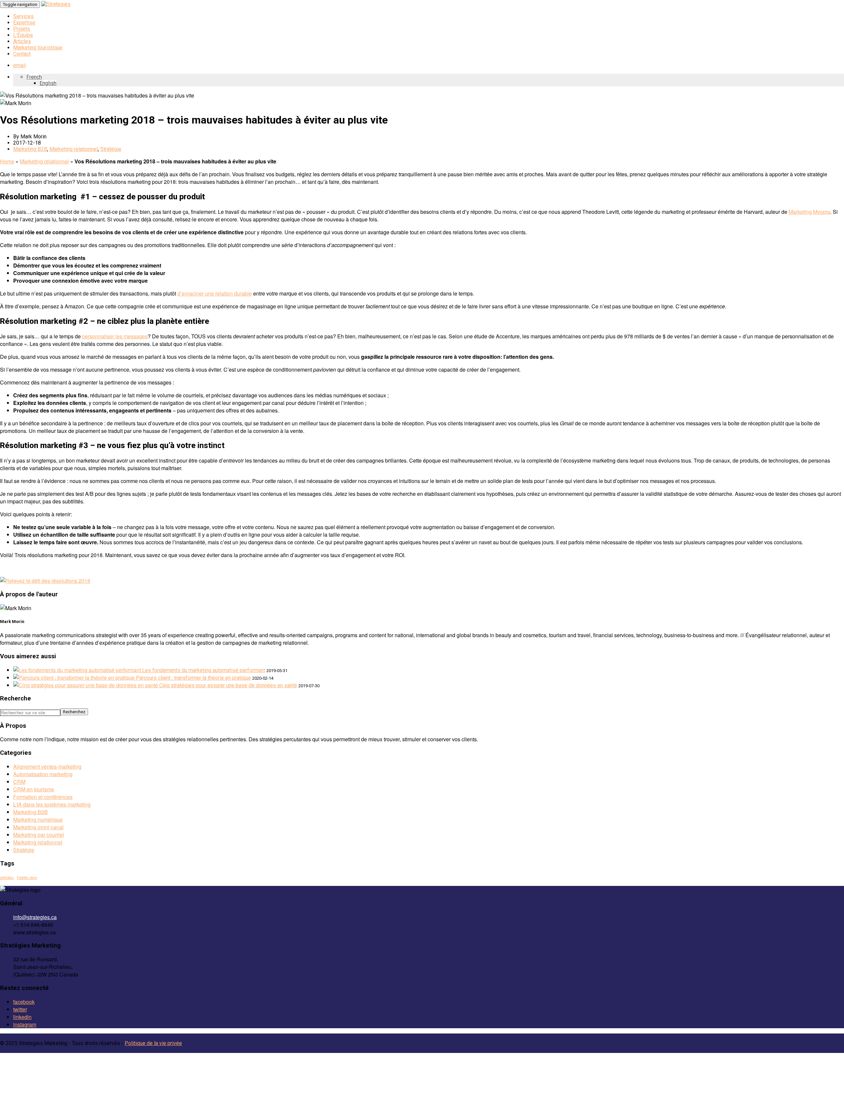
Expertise (24, 22)
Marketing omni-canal (38, 827)
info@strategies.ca (35, 917)
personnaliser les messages (115, 336)
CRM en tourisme (33, 789)
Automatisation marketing (43, 774)
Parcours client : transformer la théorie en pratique (193, 678)
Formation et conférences (43, 797)
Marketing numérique (38, 819)
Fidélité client (27, 877)
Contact (22, 54)
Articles (22, 41)
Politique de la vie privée (153, 1043)
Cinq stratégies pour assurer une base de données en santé (228, 685)
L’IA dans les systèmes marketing (52, 804)
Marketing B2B (30, 149)
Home (7, 161)
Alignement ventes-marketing (47, 766)
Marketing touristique (37, 47)
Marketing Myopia (809, 211)
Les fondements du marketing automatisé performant (203, 670)
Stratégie (110, 149)
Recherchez (74, 711)
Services (23, 16)
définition (7, 877)
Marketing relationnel (73, 149)
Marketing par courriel (38, 834)
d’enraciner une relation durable (214, 293)
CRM (19, 781)
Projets (21, 29)
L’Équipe (23, 35)
